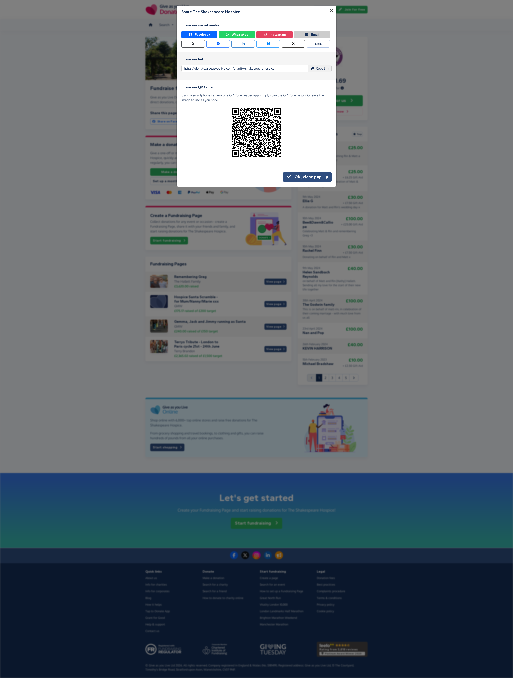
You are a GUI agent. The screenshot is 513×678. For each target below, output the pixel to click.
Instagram (278, 34)
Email (315, 34)
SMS (318, 44)
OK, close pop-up (311, 177)
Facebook (202, 34)
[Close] (331, 10)
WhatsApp (240, 34)
